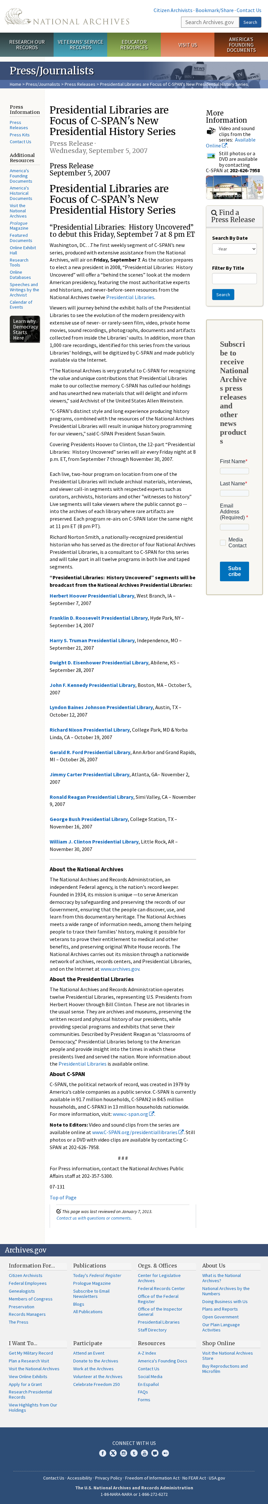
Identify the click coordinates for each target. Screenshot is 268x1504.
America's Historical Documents (21, 193)
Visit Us (187, 44)
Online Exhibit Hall (23, 250)
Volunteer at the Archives (98, 1376)
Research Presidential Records (30, 1394)
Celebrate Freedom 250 (96, 1384)
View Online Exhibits (28, 1376)
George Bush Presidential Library (89, 819)
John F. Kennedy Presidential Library (92, 685)
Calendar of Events (21, 304)
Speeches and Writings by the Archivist (24, 289)
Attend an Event (88, 1353)
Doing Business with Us (225, 1301)
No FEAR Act (194, 1478)
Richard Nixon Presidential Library (90, 729)
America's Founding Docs (162, 1361)
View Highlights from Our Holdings (33, 1407)
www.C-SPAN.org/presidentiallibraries (135, 1132)
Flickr (165, 1453)
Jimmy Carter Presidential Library (89, 774)
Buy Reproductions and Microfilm (225, 1368)
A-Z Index (147, 1353)
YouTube (144, 1453)
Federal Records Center (161, 1288)
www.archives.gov (120, 968)
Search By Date (230, 238)
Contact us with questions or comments (94, 1218)
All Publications (88, 1311)
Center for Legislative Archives (159, 1278)
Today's (97, 1275)
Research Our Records (27, 44)
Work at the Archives (93, 1369)
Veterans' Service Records (80, 44)
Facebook (103, 1453)
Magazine (19, 225)
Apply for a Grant (25, 1384)
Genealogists (22, 1291)
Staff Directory (152, 1330)
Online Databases (20, 274)
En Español (148, 1384)
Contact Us (249, 10)
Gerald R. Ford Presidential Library (90, 752)
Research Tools (19, 262)
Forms (144, 1400)
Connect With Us (134, 1443)
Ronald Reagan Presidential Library (91, 797)
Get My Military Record (31, 1353)
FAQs (143, 1392)
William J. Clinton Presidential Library (94, 841)
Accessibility (79, 1478)
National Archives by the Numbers (226, 1291)
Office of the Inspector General (160, 1311)
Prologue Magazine (92, 1283)
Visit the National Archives (18, 211)
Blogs (78, 1304)
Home (15, 84)
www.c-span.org (131, 1114)
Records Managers (27, 1314)
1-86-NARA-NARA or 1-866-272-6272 (134, 1494)
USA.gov (217, 1478)
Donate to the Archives (95, 1361)
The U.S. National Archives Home (67, 16)
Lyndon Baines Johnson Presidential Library (101, 707)
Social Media (150, 1376)
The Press (18, 1322)
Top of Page (63, 1197)
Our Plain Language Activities (221, 1327)
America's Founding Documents (241, 44)
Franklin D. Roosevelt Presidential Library (99, 618)
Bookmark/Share (214, 10)
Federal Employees (28, 1283)
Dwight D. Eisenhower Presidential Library (99, 662)
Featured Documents (21, 237)
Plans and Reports (220, 1309)
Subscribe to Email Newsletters (91, 1293)
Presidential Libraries (130, 297)
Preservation (21, 1307)
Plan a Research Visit (29, 1361)
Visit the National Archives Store (227, 1355)
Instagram (123, 1453)
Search (250, 22)
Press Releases (80, 84)
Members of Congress (31, 1299)
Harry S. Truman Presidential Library (92, 640)
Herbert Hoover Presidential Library (92, 595)
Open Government (220, 1317)
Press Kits (20, 135)
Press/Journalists (43, 84)
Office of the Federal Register (158, 1298)
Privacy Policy (108, 1478)
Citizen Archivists (173, 10)
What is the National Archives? (221, 1278)
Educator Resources (134, 44)
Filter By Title (228, 268)
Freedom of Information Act (152, 1478)
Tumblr (134, 1453)
